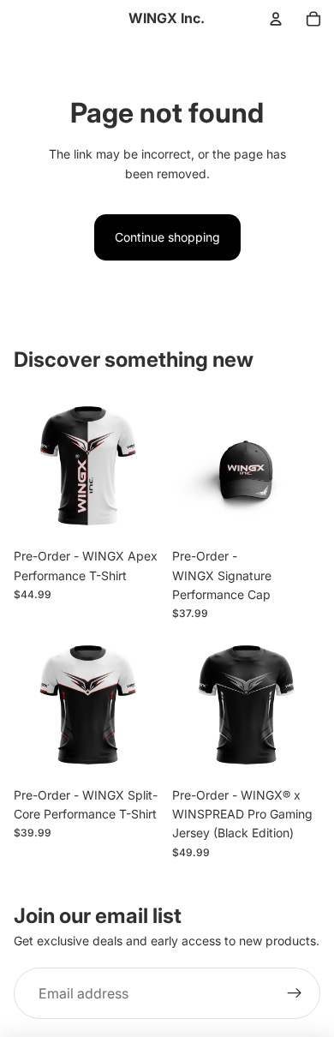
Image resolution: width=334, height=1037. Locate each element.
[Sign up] (295, 993)
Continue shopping (167, 237)
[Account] (276, 19)
